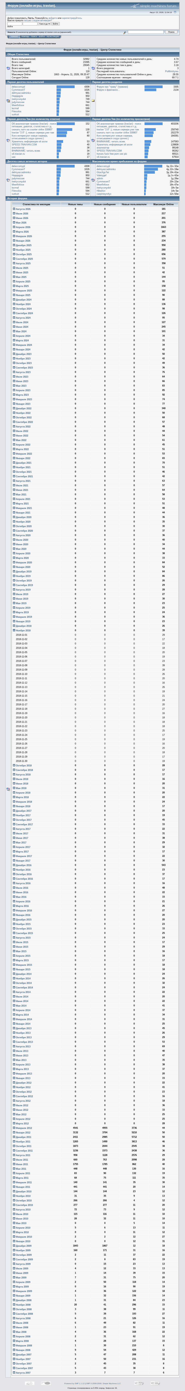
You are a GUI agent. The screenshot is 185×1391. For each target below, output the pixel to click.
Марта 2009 (22, 1286)
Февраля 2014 (23, 1019)
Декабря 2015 (23, 919)
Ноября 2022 (23, 413)
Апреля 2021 (22, 499)
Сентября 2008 (24, 1314)
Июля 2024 (21, 322)
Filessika (16, 111)
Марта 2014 (22, 1014)
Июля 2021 (21, 485)
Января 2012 (22, 1132)
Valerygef (101, 175)
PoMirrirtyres (171, 71)
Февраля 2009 (23, 1291)
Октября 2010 (23, 1200)
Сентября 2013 (24, 1042)
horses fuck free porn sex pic (112, 153)
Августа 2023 (23, 372)
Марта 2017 (22, 851)
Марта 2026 (22, 231)
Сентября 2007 (24, 1368)
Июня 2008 (21, 1327)
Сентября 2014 (24, 987)
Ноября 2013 (23, 1033)
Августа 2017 (23, 829)
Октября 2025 (23, 254)
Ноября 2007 (23, 1359)
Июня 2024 (21, 327)
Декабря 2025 (23, 245)
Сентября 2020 (24, 530)
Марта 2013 (22, 1069)
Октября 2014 (23, 983)
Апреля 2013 (22, 1064)
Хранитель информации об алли (29, 141)
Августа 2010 (23, 1209)
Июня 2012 (21, 1110)
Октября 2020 (23, 526)
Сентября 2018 (24, 770)
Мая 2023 (20, 385)
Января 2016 (22, 915)
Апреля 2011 (22, 1173)
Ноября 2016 (23, 869)
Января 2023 (22, 404)
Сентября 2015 (24, 933)
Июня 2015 (21, 946)
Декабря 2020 (23, 517)
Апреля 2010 (22, 1227)
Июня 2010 (21, 1218)
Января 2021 (22, 512)
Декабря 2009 (23, 1246)
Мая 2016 (20, 897)
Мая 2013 (20, 1060)
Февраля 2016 (23, 910)
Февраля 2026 (23, 236)
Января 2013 (22, 1078)
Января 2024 (22, 349)
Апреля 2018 (22, 792)
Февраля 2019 (23, 617)
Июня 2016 (21, 892)
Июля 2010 (21, 1214)
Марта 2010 (22, 1232)
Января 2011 (22, 1187)
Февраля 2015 (23, 965)
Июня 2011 (21, 1164)
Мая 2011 (20, 1169)
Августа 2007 (23, 1372)
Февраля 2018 (23, 801)
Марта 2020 (22, 558)
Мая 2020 (20, 549)
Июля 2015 (21, 942)
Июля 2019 (21, 594)
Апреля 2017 (22, 847)
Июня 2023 (21, 381)
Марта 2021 (22, 503)
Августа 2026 (23, 209)
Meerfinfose (18, 105)
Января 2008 (22, 1350)
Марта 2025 (22, 286)
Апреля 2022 (22, 444)
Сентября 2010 (24, 1205)
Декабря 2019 (23, 571)
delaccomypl (18, 86)
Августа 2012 (23, 1101)
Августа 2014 (23, 992)
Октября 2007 (23, 1363)
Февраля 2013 (23, 1073)
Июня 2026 (21, 218)
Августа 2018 (23, 774)
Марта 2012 (22, 1123)
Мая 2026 (20, 222)
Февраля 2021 (23, 508)
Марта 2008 (22, 1341)
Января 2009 (22, 1295)
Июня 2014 (21, 1001)
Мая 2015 (20, 951)
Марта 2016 (22, 906)
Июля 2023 (21, 376)
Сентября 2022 (24, 422)
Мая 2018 (20, 788)
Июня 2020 (21, 544)
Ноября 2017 (23, 815)
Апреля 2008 (22, 1336)
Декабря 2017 (23, 811)
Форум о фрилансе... (108, 89)
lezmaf (15, 108)
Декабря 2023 (23, 354)
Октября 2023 (23, 363)
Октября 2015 (23, 928)
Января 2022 (22, 458)
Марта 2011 (22, 1178)
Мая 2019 (20, 603)
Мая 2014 (20, 1005)
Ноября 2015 (23, 924)
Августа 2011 (22, 1155)
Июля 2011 (21, 1159)
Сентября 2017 (24, 824)
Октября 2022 (23, 417)
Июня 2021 (21, 490)
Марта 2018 (22, 797)
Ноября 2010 (23, 1196)
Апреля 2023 (22, 390)
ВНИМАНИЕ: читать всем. (26, 150)
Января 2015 (22, 969)
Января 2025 (22, 295)
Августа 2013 (23, 1046)
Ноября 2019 (23, 576)
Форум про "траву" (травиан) (112, 86)
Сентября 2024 (24, 313)
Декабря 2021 (23, 462)
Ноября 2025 (23, 250)
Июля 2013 (21, 1051)
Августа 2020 (23, 535)
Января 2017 (22, 860)
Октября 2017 (23, 820)
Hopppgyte (17, 96)
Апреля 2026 (22, 227)
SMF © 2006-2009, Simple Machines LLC (103, 1383)
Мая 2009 (20, 1277)
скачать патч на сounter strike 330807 (32, 129)
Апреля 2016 (22, 901)
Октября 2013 (23, 1037)
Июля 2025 (21, 268)
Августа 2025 (23, 263)
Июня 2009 (21, 1273)
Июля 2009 (21, 1268)
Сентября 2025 (24, 259)
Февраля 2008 (23, 1345)
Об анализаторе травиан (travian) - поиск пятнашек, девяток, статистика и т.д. (34, 125)
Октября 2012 (23, 1091)
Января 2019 (22, 621)
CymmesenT (18, 89)
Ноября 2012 (23, 1087)
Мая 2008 (20, 1332)
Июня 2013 (21, 1055)
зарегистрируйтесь (72, 18)
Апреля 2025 (22, 281)
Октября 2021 (23, 472)
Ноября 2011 (22, 1141)
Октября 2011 (23, 1146)
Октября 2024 (23, 308)
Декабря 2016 (23, 865)
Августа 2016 (23, 883)
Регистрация (53, 37)
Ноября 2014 (23, 978)
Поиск (34, 37)
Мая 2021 (20, 494)
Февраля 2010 (23, 1236)
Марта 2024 (22, 340)
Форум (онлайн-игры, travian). (21, 43)
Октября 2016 (23, 874)
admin (100, 178)
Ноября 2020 (23, 521)
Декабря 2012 (23, 1082)
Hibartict (101, 190)
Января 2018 (22, 806)
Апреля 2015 (22, 956)
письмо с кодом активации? (38, 20)
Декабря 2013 (23, 1028)
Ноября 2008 (23, 1304)
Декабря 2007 (23, 1354)
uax (14, 157)
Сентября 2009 (24, 1259)
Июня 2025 (21, 272)
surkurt (15, 114)
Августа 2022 (23, 426)
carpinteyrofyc (104, 193)
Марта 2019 (22, 612)
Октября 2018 (23, 765)
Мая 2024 (20, 331)
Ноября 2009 (23, 1250)
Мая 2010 (20, 1223)
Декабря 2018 (23, 626)
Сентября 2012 (24, 1096)
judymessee (18, 102)
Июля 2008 (21, 1323)
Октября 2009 (23, 1255)
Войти (42, 37)
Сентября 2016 (24, 878)
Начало (14, 37)
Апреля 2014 (22, 1010)
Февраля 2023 (23, 399)
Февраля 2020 (23, 562)
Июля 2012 (21, 1105)
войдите (53, 18)
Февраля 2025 (23, 290)
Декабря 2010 (23, 1191)
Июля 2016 (21, 888)
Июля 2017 (21, 833)
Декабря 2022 (23, 408)
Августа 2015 (23, 937)
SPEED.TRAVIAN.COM (24, 144)
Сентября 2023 (24, 367)
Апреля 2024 (22, 336)
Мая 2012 (20, 1114)
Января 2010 (22, 1241)
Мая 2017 (20, 842)
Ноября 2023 (23, 358)
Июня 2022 (21, 435)
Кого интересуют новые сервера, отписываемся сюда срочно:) (30, 137)
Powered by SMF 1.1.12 (74, 1383)
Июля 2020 (21, 540)
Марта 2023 (22, 395)
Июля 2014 (21, 996)
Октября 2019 (23, 580)
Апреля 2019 (22, 608)
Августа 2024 (23, 317)
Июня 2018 (21, 783)
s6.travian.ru (18, 153)
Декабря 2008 (23, 1300)
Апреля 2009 (22, 1282)
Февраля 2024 (23, 345)
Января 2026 (22, 240)
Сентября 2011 (24, 1150)
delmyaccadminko (21, 93)
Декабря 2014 (23, 974)
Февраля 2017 (23, 856)
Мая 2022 (20, 440)
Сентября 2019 (24, 585)
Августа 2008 (23, 1318)
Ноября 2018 (23, 630)
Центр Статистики (47, 43)
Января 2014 (22, 1023)
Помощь (25, 37)
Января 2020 (22, 567)
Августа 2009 (23, 1264)
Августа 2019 (23, 589)
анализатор (18, 147)
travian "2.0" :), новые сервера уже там (33, 132)
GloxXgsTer (103, 172)
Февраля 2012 (23, 1128)
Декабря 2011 (23, 1137)
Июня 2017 (21, 838)
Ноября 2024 (23, 304)
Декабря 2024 (23, 299)
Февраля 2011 (23, 1182)
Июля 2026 (21, 213)
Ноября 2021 (23, 467)
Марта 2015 (22, 960)
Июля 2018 (21, 779)
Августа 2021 (23, 481)
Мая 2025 (20, 277)
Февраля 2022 (23, 453)
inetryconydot (19, 99)
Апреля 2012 (22, 1119)
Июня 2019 (21, 598)
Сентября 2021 (24, 476)
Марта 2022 (22, 449)
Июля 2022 (21, 431)
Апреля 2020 (22, 553)
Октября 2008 (23, 1309)
